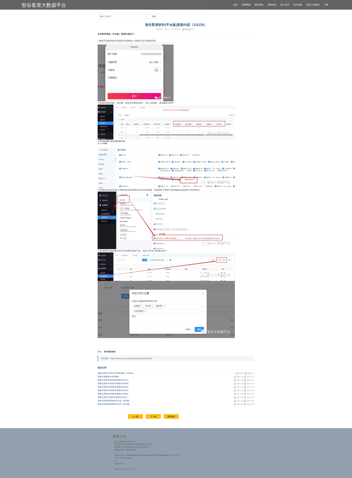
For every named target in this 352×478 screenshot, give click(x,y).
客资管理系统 (110, 352)
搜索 (154, 16)
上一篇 (135, 416)
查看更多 (171, 416)
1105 (186, 29)
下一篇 (153, 416)
